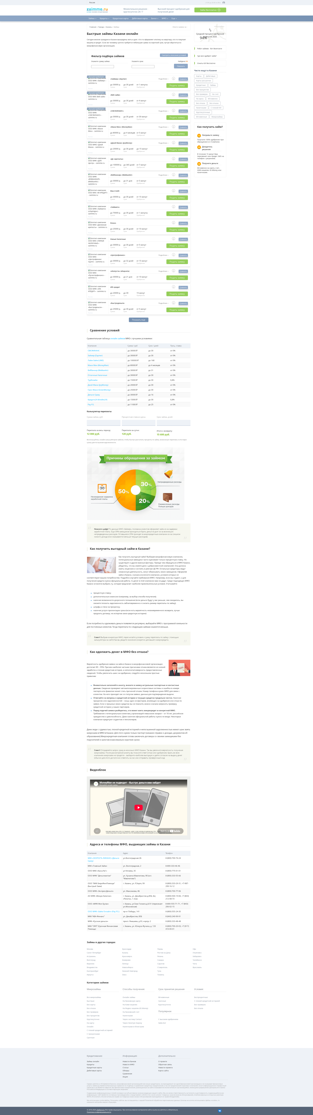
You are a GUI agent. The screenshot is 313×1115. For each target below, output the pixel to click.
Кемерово (126, 960)
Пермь (160, 949)
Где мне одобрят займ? (207, 56)
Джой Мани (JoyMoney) (98, 385)
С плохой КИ (216, 108)
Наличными (201, 108)
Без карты (91, 1004)
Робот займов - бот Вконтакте (209, 48)
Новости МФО (128, 1064)
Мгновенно (213, 99)
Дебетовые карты (140, 18)
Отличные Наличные (97, 375)
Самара (160, 960)
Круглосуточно (93, 1019)
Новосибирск (127, 967)
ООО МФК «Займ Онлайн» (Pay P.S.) (103, 911)
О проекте (162, 1061)
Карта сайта (163, 1070)
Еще (173, 18)
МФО (164, 18)
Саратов (160, 964)
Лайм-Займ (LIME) (96, 360)
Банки (154, 18)
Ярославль (197, 967)
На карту (199, 99)
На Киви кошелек (130, 1004)
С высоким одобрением (168, 1019)
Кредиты (104, 18)
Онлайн (90, 1026)
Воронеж (90, 964)
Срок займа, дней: (165, 417)
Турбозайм (92, 380)
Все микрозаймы (94, 997)
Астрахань (91, 956)
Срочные (91, 1037)
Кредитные (201, 85)
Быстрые (90, 1001)
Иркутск (90, 975)
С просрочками (93, 1034)
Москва (90, 949)
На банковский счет (131, 1012)
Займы (92, 18)
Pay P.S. (91, 404)
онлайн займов (117, 338)
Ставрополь (162, 967)
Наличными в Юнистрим (133, 1026)
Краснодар (126, 949)
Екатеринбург (92, 971)
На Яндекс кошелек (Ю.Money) (135, 1008)
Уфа (194, 949)
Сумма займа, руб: (95, 417)
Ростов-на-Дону (163, 953)
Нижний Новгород (129, 971)
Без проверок (202, 94)
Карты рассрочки (203, 80)
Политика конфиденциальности (99, 1112)
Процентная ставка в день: (134, 417)
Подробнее (162, 79)
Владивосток (92, 967)
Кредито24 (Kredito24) (97, 399)
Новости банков (129, 1061)
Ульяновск (197, 953)
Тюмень (160, 975)
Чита (195, 964)
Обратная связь (165, 1064)
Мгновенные (201, 117)
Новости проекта (165, 1067)
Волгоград (91, 960)
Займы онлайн (93, 1061)
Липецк (125, 964)
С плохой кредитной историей (99, 1030)
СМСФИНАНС (94, 350)
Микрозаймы (217, 117)
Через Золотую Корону (132, 1023)
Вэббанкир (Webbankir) (98, 370)
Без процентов (202, 89)
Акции (125, 1077)
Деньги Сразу (94, 394)
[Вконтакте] (220, 1111)
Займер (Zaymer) (95, 355)
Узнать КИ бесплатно (206, 63)
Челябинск (197, 960)
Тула (159, 971)
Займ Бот (162, 1023)
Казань (125, 953)
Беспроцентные (201, 997)
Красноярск (127, 956)
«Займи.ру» (100, 1110)
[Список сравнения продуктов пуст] (224, 2)
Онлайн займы (129, 997)
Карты (198, 76)
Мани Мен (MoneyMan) (98, 365)
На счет (215, 94)
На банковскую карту (131, 1001)
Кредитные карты (121, 18)
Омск (124, 975)
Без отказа (200, 103)
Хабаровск (197, 956)
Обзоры (126, 1070)
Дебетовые (210, 76)
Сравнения (127, 1073)
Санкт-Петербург (94, 953)
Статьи (126, 1067)
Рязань (160, 956)
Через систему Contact (132, 1019)
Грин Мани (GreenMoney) (99, 390)
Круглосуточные (203, 112)
